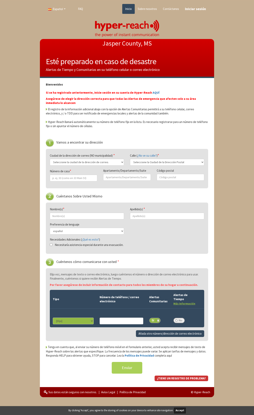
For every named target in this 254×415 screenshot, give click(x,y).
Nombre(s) (56, 209)
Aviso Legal (108, 392)
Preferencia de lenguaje (64, 224)
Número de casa (60, 171)
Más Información (184, 303)
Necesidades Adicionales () (75, 239)
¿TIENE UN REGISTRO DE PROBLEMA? (181, 378)
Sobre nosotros (147, 9)
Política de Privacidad (140, 355)
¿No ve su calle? (147, 155)
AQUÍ (156, 92)
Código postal (165, 170)
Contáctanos (171, 9)
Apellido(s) (136, 209)
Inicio (128, 9)
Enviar (127, 367)
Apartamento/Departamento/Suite (124, 170)
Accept (180, 410)
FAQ (80, 9)
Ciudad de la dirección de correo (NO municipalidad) (81, 155)
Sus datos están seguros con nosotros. (72, 392)
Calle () (144, 155)
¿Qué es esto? (90, 239)
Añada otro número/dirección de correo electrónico (170, 333)
